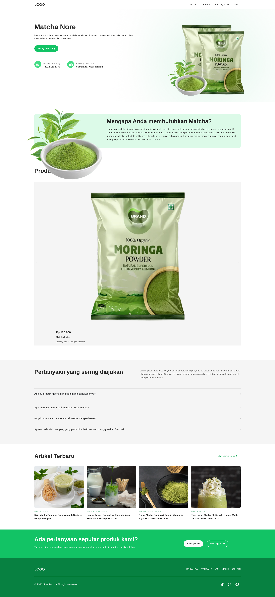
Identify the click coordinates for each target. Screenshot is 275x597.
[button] (36, 262)
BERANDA (192, 569)
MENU (225, 569)
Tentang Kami (222, 4)
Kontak (237, 4)
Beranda (194, 4)
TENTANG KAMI (209, 569)
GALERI (236, 569)
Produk (206, 4)
